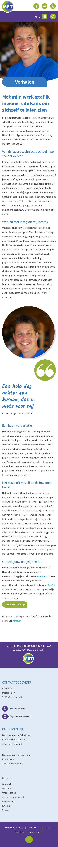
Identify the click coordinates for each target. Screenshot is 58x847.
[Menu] (44, 16)
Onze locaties (9, 792)
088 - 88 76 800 (17, 708)
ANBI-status (8, 801)
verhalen (17, 620)
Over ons (6, 788)
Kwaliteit (6, 805)
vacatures (42, 576)
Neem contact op (15, 604)
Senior (5, 810)
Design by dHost (36, 832)
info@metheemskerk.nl (20, 716)
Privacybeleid (34, 828)
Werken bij (7, 784)
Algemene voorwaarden (14, 797)
